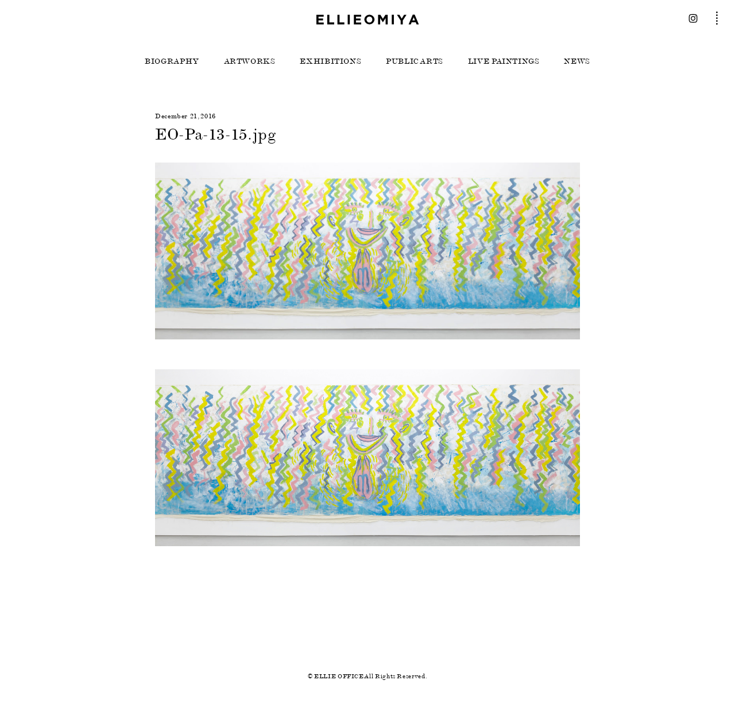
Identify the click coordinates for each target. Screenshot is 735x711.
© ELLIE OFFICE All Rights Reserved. (367, 676)
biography (172, 61)
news (577, 61)
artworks (250, 61)
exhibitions (330, 61)
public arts (414, 61)
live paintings (504, 61)
